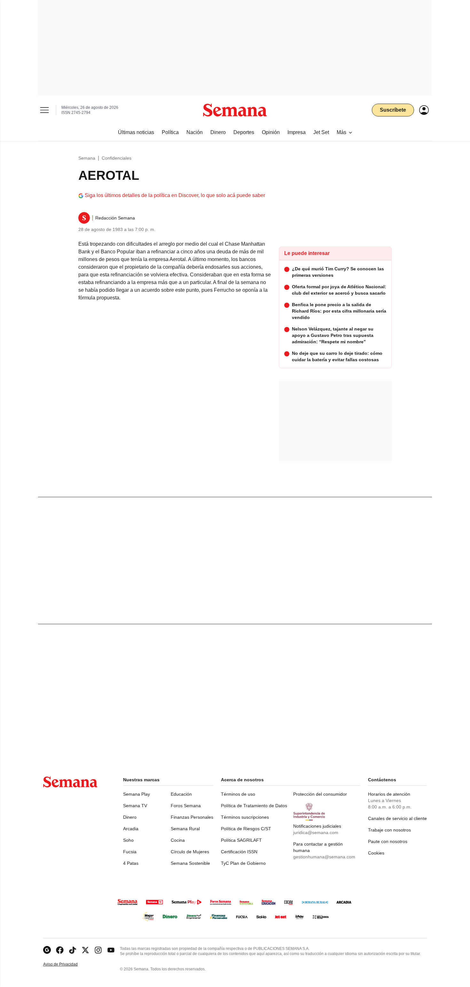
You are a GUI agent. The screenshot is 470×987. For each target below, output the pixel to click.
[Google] (47, 950)
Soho (128, 840)
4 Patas (130, 863)
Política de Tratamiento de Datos (254, 805)
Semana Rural (185, 828)
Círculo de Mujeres (190, 851)
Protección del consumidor (320, 794)
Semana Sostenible (190, 863)
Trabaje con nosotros (389, 829)
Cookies (376, 853)
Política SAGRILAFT (241, 840)
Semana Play (136, 794)
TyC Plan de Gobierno (243, 863)
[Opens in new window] (60, 950)
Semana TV (135, 805)
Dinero (130, 817)
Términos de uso (238, 794)
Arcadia (130, 828)
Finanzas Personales (192, 817)
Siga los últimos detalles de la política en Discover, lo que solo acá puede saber (175, 195)
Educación (181, 794)
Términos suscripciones (245, 817)
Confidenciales (116, 158)
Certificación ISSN (239, 851)
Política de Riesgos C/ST (246, 828)
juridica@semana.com (315, 832)
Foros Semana (186, 805)
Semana (86, 158)
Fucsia (130, 851)
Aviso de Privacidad (67, 964)
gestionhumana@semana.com (324, 856)
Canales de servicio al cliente (397, 818)
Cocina (178, 840)
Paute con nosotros (387, 841)
